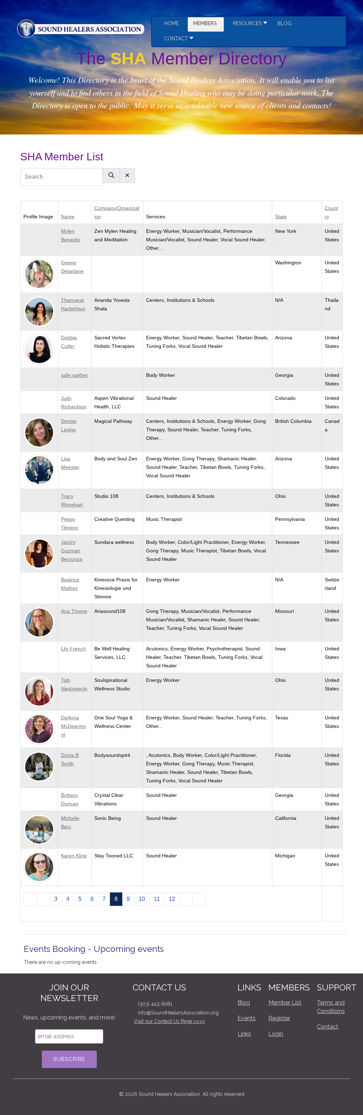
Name (67, 216)
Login (275, 1033)
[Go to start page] (30, 899)
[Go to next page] (186, 899)
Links (244, 1033)
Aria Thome (74, 611)
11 (157, 899)
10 (142, 899)
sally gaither (74, 375)
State (281, 216)
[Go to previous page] (43, 899)
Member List (284, 1002)
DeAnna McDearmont (73, 726)
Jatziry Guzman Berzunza (71, 550)
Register (279, 1018)
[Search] (111, 175)
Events (247, 1018)
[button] (248, 24)
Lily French (73, 648)
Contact (327, 1026)
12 (172, 899)
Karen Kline (74, 855)
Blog (244, 1002)
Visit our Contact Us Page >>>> (169, 1021)
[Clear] (127, 175)
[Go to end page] (199, 899)
